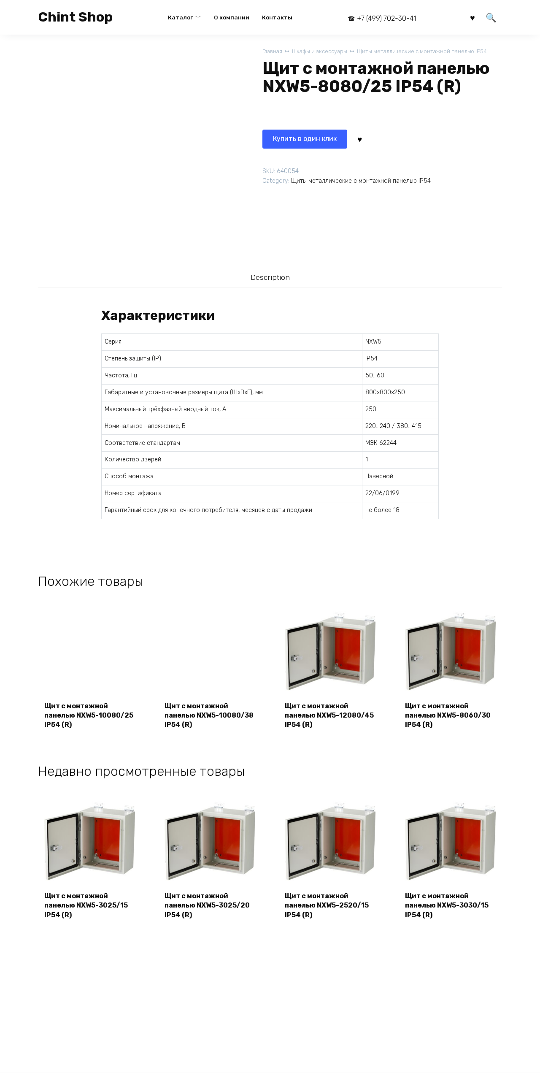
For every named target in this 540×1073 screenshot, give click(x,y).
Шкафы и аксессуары (319, 51)
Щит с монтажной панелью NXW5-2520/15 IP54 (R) (327, 905)
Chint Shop (75, 17)
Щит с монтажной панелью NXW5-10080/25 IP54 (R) (88, 715)
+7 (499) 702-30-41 (386, 18)
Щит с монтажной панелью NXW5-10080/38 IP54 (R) (209, 715)
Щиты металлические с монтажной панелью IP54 (422, 51)
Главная (272, 51)
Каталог (180, 17)
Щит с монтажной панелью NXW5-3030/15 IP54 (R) (447, 905)
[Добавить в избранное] (359, 139)
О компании (231, 17)
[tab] (270, 277)
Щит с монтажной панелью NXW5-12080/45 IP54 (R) (329, 715)
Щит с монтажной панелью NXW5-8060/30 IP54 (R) (448, 715)
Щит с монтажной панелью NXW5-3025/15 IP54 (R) (86, 905)
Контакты (277, 17)
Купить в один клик (305, 139)
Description (270, 277)
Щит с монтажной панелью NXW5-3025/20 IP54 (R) (207, 905)
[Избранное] (472, 17)
